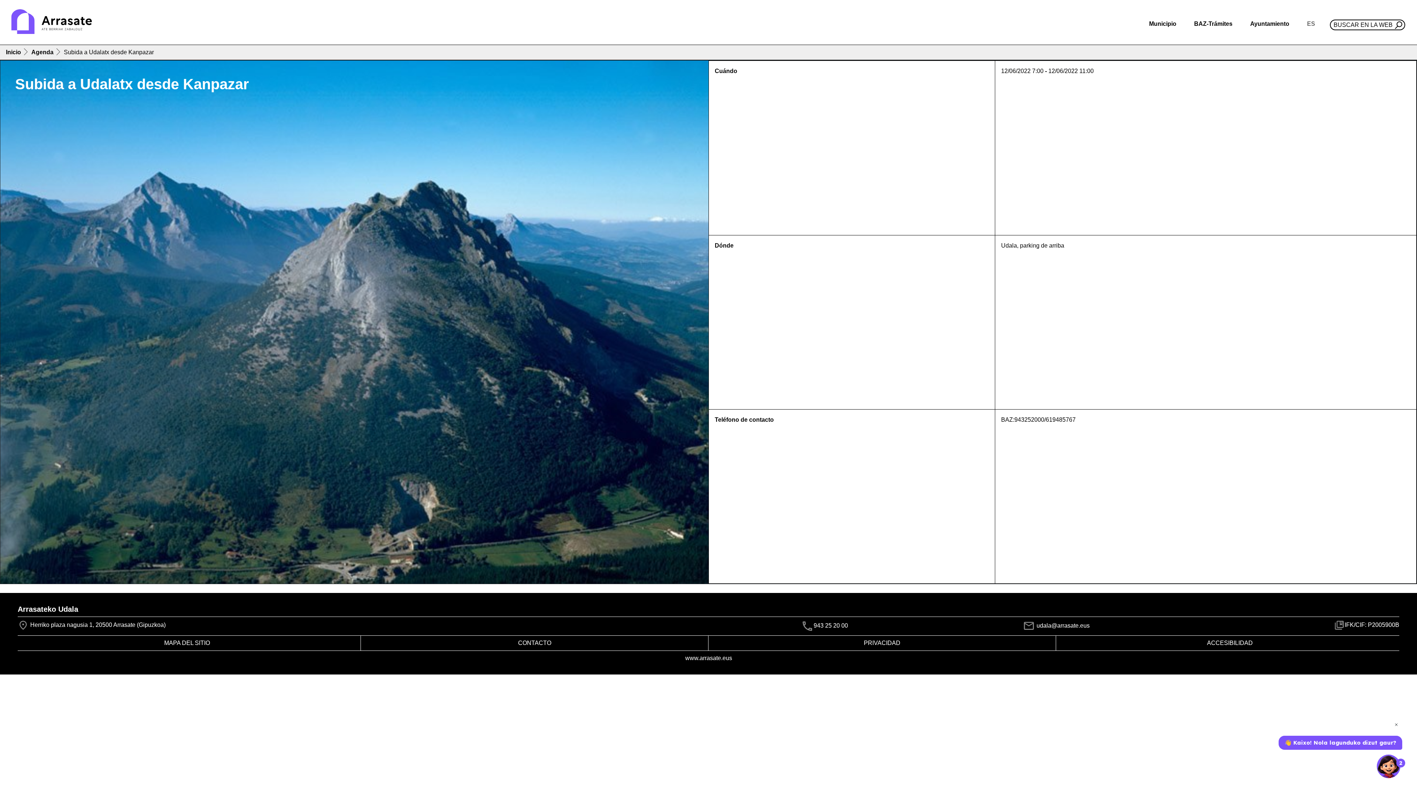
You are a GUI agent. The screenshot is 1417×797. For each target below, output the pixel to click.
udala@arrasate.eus (1062, 625)
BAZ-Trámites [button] (1213, 24)
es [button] (1311, 24)
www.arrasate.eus (708, 658)
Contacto (534, 643)
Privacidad (882, 643)
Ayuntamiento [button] (1269, 24)
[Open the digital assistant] (1388, 766)
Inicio (13, 52)
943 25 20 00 (831, 625)
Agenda (42, 52)
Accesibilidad (1230, 643)
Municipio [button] (1162, 24)
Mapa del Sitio (187, 643)
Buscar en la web (1363, 25)
